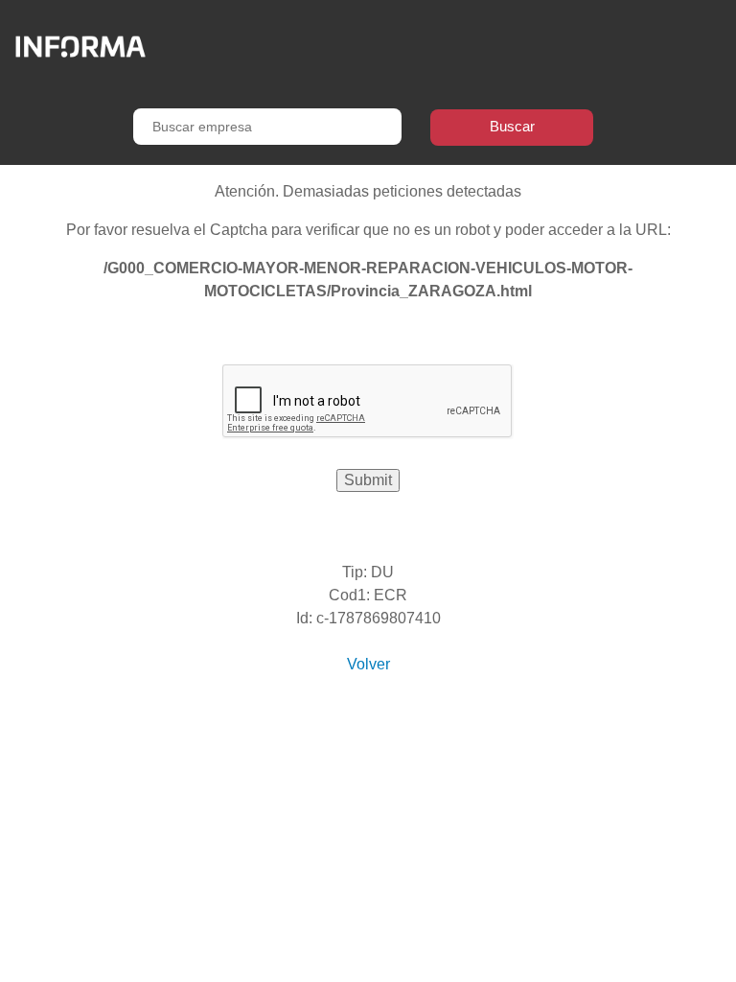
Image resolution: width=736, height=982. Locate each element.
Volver (368, 664)
